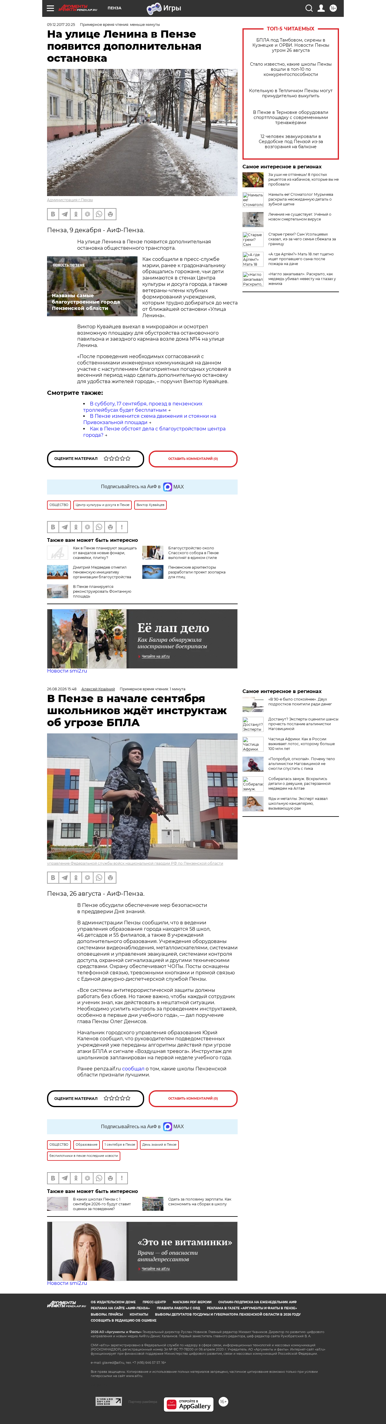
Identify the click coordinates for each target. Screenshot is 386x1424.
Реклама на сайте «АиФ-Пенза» (120, 1308)
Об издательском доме (113, 1302)
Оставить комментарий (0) (193, 459)
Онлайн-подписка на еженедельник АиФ (257, 1302)
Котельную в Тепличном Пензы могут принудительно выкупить (291, 93)
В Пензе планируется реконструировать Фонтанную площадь (102, 591)
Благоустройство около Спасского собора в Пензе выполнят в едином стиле (193, 553)
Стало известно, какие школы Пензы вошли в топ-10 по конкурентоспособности (291, 69)
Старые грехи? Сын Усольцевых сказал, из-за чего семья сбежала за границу (302, 239)
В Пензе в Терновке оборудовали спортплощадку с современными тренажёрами (290, 117)
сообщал (133, 1069)
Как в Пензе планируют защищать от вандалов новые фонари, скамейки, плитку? (105, 553)
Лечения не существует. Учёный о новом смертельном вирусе (299, 216)
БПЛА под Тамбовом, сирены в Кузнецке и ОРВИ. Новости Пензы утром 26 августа (290, 45)
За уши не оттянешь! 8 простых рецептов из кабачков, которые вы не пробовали (303, 179)
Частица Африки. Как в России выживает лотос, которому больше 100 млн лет (301, 744)
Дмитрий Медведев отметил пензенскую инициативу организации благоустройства (102, 572)
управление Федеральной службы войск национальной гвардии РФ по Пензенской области (135, 863)
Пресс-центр (154, 1302)
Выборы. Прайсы (107, 1314)
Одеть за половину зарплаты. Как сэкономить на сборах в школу (199, 1201)
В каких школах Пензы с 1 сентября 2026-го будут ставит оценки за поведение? (102, 1204)
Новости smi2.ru (67, 671)
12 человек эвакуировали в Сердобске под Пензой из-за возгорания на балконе (291, 141)
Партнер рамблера (142, 1402)
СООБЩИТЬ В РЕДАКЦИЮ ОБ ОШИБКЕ (124, 1321)
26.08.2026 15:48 (62, 689)
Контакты (139, 1314)
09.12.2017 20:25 (61, 24)
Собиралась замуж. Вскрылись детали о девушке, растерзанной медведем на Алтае (299, 783)
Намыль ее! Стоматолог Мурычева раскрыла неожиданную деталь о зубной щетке (300, 199)
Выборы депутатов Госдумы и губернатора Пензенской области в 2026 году (228, 1314)
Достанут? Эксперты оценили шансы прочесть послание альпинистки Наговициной (303, 724)
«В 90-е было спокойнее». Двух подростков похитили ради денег (300, 701)
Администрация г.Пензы (70, 200)
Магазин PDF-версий (192, 1302)
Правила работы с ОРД (178, 1308)
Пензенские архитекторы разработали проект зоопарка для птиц (197, 572)
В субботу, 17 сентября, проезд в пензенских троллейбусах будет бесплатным (142, 407)
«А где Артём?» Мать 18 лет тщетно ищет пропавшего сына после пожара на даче (301, 259)
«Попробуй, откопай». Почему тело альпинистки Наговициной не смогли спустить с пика (301, 764)
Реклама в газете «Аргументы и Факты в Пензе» (252, 1308)
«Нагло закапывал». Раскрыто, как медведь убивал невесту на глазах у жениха (302, 279)
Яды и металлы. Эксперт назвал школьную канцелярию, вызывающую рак (298, 803)
